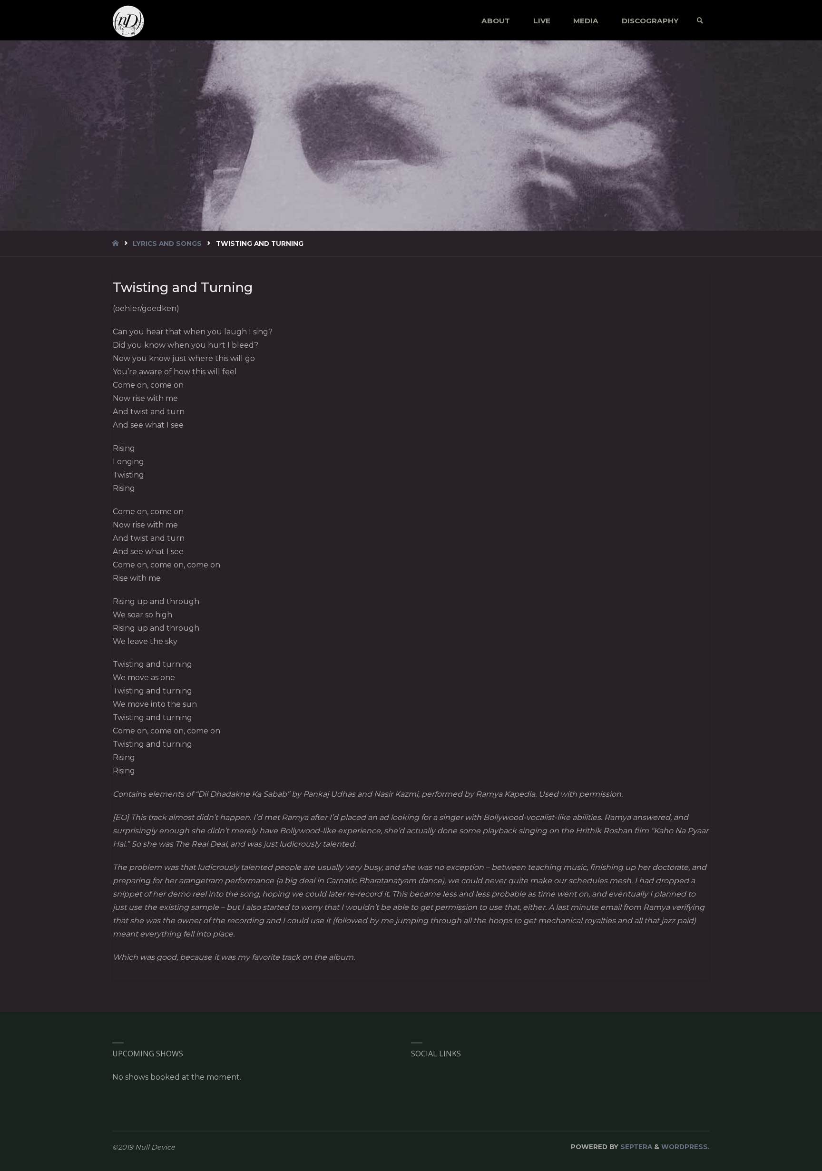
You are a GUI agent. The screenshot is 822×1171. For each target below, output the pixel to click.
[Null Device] (128, 20)
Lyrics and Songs (167, 243)
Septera (635, 1147)
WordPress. (685, 1147)
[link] (700, 20)
